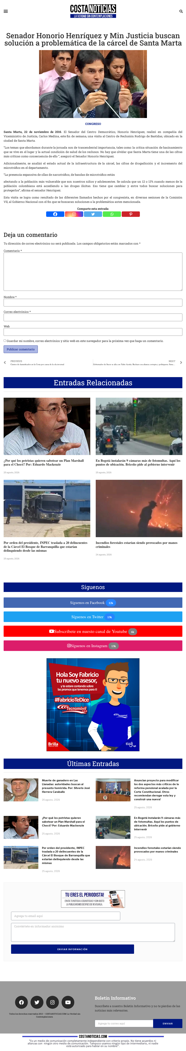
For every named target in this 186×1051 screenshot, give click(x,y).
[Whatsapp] (112, 214)
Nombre (10, 297)
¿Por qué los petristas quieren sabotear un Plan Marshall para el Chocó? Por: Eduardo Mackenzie (44, 462)
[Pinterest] (131, 214)
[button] (5, 11)
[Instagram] (74, 214)
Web (7, 326)
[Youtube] (68, 1002)
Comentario (13, 250)
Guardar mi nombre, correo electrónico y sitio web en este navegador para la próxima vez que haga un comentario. (85, 340)
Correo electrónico (17, 311)
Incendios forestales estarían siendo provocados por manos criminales (136, 544)
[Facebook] (55, 214)
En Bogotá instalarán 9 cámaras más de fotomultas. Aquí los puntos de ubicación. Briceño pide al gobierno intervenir (138, 462)
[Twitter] (93, 214)
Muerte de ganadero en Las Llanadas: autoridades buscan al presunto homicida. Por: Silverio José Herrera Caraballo (66, 786)
